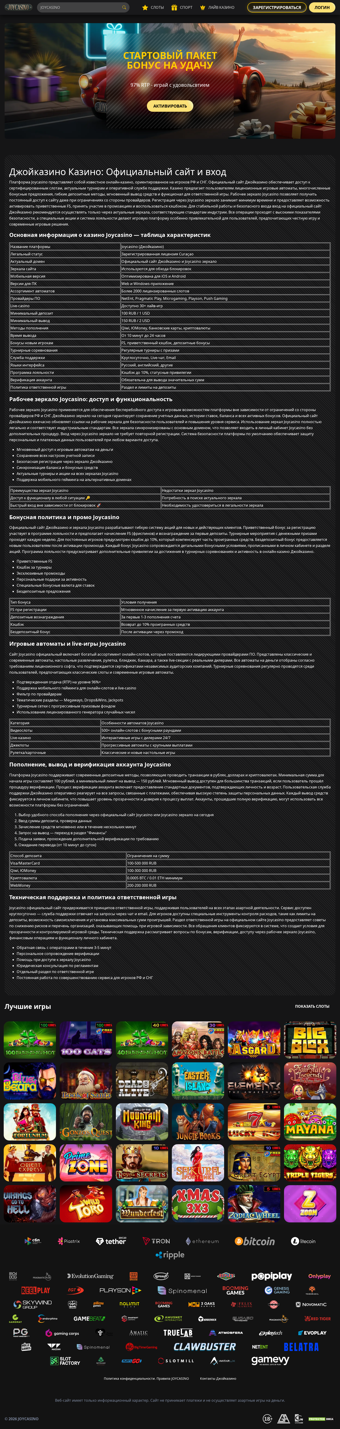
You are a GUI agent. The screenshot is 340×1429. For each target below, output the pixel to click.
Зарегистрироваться (277, 7)
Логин (322, 7)
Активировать (170, 106)
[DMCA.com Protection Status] (321, 1419)
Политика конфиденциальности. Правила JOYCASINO (146, 1378)
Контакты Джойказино (218, 1378)
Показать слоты (312, 1006)
